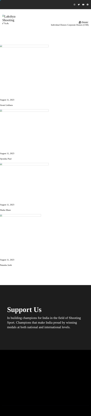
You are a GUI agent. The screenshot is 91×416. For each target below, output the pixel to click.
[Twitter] (78, 4)
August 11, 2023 (7, 100)
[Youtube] (83, 4)
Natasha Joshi (6, 265)
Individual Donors (59, 25)
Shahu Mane (5, 210)
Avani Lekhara (6, 105)
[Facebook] (87, 4)
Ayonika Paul (5, 159)
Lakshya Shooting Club (11, 410)
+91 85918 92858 (37, 396)
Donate (84, 22)
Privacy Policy (48, 410)
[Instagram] (74, 4)
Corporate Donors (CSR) (78, 25)
